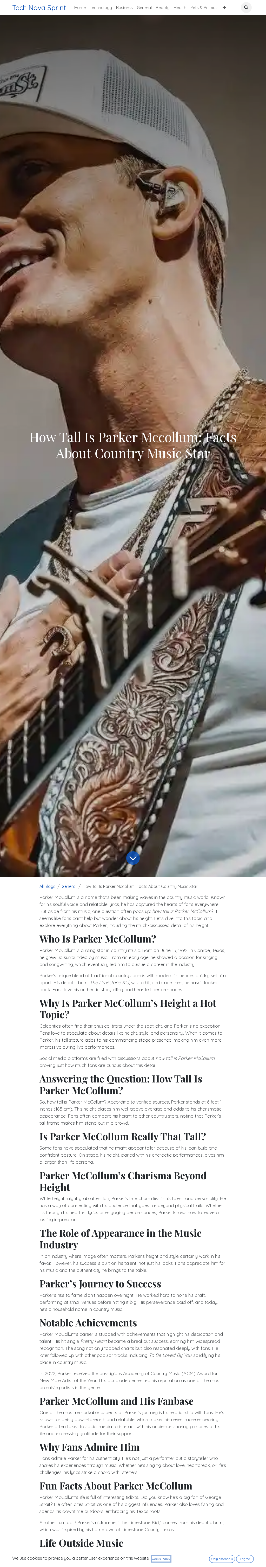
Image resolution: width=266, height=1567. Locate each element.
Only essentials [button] (222, 1559)
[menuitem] (80, 7)
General (69, 886)
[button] (246, 7)
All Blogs (47, 886)
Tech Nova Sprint (39, 7)
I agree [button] (245, 1559)
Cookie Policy (161, 1558)
